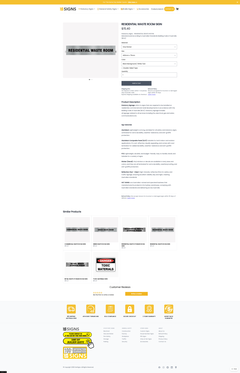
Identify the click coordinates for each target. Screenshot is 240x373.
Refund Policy (163, 334)
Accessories (144, 9)
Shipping (161, 336)
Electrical (106, 331)
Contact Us (162, 342)
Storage (106, 339)
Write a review (136, 294)
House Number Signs (147, 334)
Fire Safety (107, 336)
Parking (106, 342)
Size (123, 51)
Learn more (151, 94)
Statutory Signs (86, 9)
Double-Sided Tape (130, 68)
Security (124, 342)
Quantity (125, 71)
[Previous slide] (66, 51)
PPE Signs (143, 336)
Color (124, 59)
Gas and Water (108, 334)
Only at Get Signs (146, 339)
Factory (124, 334)
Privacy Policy (163, 339)
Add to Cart (136, 83)
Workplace (125, 336)
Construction (126, 331)
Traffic (124, 339)
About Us (161, 331)
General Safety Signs (108, 9)
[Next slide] (115, 51)
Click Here (132, 2)
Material (125, 43)
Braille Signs (128, 9)
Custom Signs (144, 331)
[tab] (89, 79)
